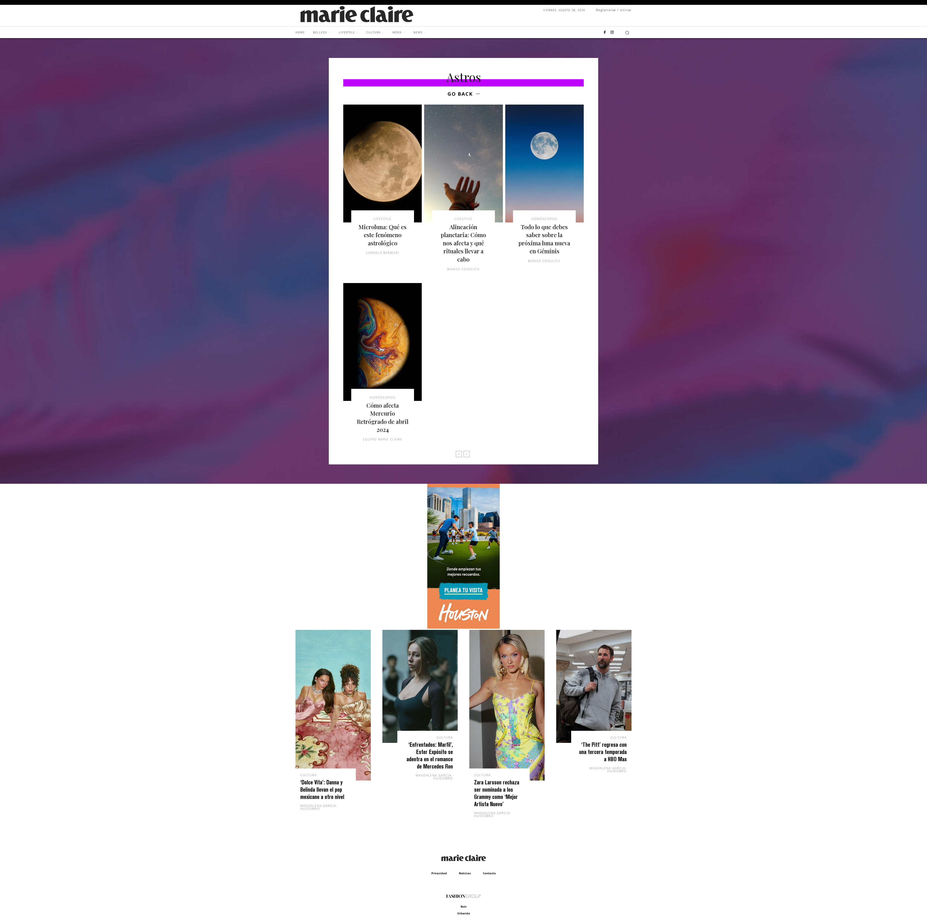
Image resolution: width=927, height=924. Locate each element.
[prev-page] (459, 454)
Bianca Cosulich (463, 269)
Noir (464, 906)
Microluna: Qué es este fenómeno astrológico (382, 235)
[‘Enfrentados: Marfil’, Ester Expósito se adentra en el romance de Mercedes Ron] (420, 686)
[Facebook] (604, 32)
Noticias (465, 873)
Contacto (489, 873)
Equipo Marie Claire (382, 439)
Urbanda (463, 913)
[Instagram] (612, 32)
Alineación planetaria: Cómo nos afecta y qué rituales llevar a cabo (463, 243)
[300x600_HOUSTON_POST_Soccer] (463, 627)
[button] (627, 32)
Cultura (308, 775)
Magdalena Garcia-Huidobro (318, 807)
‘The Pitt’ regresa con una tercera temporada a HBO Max (603, 752)
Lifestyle (383, 219)
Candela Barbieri (382, 253)
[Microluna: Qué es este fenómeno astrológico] (382, 163)
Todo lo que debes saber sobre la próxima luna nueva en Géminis (544, 239)
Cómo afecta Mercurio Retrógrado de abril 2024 (382, 417)
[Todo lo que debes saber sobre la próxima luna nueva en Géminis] (544, 163)
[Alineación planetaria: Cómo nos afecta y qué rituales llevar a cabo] (463, 163)
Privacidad (439, 873)
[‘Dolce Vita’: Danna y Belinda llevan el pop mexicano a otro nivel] (333, 705)
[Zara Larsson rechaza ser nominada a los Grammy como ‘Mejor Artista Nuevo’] (507, 705)
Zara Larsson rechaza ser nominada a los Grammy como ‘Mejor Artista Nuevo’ (496, 793)
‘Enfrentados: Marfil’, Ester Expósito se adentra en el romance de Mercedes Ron (430, 755)
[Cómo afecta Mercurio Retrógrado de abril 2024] (382, 342)
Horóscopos (544, 219)
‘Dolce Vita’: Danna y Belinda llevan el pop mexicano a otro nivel (322, 789)
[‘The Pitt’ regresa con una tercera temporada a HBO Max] (594, 686)
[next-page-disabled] (467, 454)
